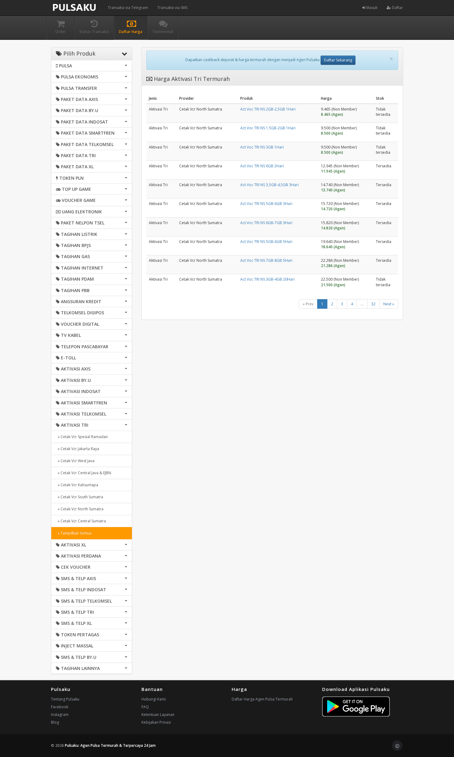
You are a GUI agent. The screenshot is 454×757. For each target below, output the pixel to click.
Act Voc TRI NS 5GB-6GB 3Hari (266, 203)
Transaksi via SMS (172, 7)
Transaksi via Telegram (128, 7)
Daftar (397, 7)
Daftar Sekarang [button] (338, 60)
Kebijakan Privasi (156, 722)
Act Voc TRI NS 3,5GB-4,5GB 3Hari (269, 184)
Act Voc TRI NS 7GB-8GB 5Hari (266, 260)
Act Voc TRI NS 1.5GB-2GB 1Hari (268, 128)
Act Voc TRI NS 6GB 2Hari (262, 166)
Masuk (371, 7)
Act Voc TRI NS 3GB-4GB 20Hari (267, 279)
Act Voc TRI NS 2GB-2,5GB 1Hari (268, 109)
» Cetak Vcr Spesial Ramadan (82, 436)
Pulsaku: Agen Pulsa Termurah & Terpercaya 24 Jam (110, 745)
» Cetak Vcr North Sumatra (79, 509)
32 (373, 304)
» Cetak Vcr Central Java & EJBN (83, 472)
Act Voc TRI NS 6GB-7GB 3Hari (266, 222)
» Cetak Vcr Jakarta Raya (77, 448)
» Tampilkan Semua (73, 533)
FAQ (145, 706)
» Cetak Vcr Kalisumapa (77, 484)
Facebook (59, 706)
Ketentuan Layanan (157, 714)
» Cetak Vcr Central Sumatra (81, 521)
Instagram (60, 714)
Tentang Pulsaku (65, 699)
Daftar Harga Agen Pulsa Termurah (262, 699)
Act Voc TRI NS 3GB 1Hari (262, 147)
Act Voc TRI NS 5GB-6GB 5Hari (266, 241)
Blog (55, 722)
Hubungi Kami (153, 699)
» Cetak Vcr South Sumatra (79, 497)
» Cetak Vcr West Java (75, 460)
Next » (388, 304)
